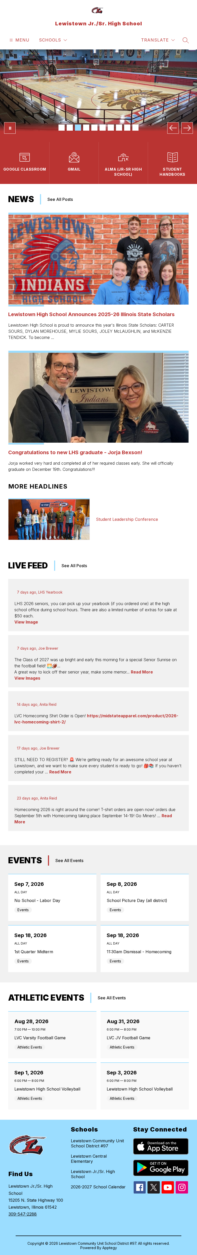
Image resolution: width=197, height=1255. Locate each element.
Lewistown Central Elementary (89, 1159)
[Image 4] (86, 128)
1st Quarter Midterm (35, 951)
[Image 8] (119, 128)
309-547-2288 (22, 1214)
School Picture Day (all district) (138, 900)
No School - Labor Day (38, 900)
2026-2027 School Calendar (98, 1186)
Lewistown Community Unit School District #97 (97, 1143)
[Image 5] (94, 128)
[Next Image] (187, 128)
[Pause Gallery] (10, 128)
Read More (142, 672)
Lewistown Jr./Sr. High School (93, 1174)
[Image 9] (127, 128)
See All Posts (60, 199)
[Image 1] (61, 128)
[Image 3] (78, 128)
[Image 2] (70, 128)
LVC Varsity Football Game (41, 1037)
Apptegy (109, 1248)
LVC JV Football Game (130, 1037)
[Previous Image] (173, 128)
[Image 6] (103, 128)
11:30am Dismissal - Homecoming (140, 951)
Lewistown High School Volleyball (48, 1089)
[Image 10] (135, 128)
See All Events (69, 860)
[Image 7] (111, 128)
